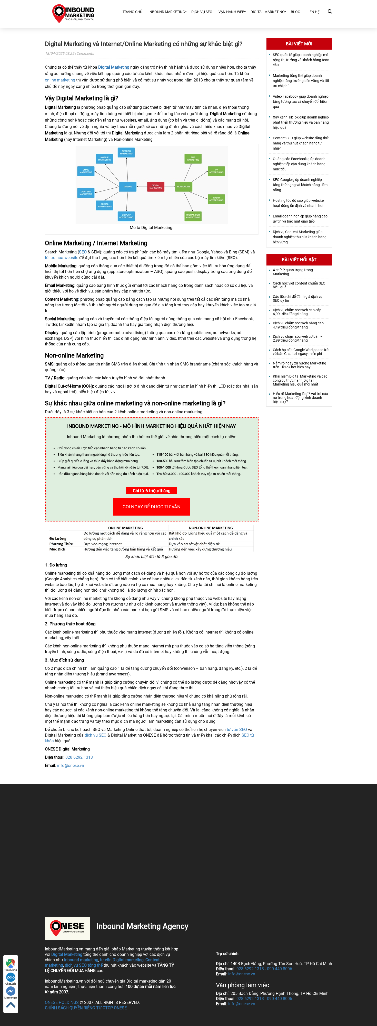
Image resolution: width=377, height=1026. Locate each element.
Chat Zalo (10, 983)
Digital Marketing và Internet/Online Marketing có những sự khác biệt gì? (143, 44)
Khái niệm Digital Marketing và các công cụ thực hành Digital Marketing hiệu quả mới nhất (300, 380)
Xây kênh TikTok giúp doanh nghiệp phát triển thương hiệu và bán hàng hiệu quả (301, 122)
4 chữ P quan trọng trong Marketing (293, 272)
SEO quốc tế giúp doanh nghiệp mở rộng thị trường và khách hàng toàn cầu (301, 60)
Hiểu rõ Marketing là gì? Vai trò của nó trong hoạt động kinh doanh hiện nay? (300, 398)
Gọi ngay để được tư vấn (152, 506)
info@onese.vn (70, 765)
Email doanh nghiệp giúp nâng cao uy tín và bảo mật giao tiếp (300, 218)
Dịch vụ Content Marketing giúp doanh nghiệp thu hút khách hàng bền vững (299, 237)
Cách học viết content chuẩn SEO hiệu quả (299, 285)
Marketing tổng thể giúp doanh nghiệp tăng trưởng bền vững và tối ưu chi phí (301, 81)
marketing (89, 959)
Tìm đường (10, 969)
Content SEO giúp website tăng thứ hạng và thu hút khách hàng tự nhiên (301, 143)
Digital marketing (268, 12)
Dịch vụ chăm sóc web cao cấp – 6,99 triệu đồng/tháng (298, 312)
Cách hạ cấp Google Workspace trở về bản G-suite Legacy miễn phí (301, 352)
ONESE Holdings (62, 1002)
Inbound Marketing (166, 12)
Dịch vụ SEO (201, 12)
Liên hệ (313, 12)
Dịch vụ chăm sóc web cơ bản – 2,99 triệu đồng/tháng (298, 338)
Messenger (10, 997)
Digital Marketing (113, 67)
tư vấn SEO (237, 729)
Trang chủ (132, 12)
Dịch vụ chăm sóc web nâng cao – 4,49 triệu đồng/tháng (300, 325)
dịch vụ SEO (95, 735)
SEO (83, 252)
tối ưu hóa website (61, 257)
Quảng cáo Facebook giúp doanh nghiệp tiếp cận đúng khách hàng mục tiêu (299, 164)
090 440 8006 (279, 968)
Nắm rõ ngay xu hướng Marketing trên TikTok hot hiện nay (299, 365)
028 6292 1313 (79, 757)
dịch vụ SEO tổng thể (84, 965)
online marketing (60, 80)
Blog (295, 12)
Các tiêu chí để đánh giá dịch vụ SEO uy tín (297, 299)
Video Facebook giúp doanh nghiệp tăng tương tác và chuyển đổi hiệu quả (301, 101)
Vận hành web (231, 12)
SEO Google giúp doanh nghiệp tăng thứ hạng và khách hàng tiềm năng (300, 185)
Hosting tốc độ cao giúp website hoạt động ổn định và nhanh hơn (298, 203)
